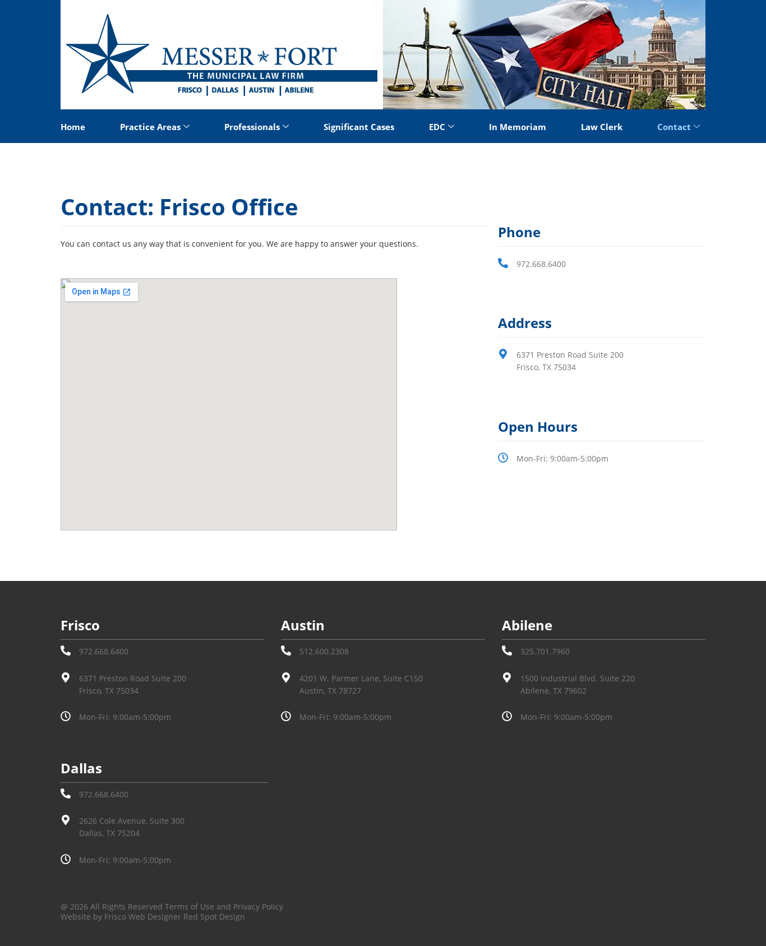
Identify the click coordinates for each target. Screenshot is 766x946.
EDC (437, 126)
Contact (674, 126)
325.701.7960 (545, 651)
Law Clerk (601, 126)
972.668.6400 (541, 264)
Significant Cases (359, 126)
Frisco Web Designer (142, 916)
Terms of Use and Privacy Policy (224, 906)
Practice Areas (150, 126)
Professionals (252, 126)
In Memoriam (517, 126)
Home (73, 126)
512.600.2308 (324, 651)
